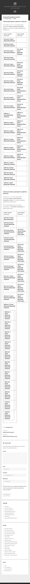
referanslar (6, 516)
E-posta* (5, 472)
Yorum (4, 451)
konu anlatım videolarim (9, 532)
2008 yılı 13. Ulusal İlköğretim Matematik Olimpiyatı (8, 315)
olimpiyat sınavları (8, 528)
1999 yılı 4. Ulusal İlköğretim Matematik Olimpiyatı (7, 405)
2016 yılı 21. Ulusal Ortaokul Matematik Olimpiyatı (9, 239)
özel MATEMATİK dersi (9, 514)
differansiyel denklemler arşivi (10, 436)
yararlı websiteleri (8, 550)
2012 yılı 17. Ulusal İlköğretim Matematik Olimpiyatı (9, 277)
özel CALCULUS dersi (9, 509)
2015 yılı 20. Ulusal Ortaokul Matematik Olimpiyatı (9, 247)
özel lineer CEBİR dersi (9, 513)
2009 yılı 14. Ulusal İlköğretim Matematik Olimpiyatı (9, 306)
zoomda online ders (8, 530)
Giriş (5, 565)
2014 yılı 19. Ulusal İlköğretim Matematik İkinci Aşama (21, 258)
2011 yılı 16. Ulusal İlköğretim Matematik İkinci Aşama (21, 288)
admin (15, 18)
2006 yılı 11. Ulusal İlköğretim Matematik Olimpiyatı (8, 335)
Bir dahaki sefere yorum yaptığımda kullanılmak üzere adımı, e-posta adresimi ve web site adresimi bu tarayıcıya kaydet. (15, 488)
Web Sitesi (5, 478)
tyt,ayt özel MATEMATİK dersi (10, 518)
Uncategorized (9, 427)
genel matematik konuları (9, 553)
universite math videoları (9, 533)
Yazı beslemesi (7, 567)
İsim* (4, 466)
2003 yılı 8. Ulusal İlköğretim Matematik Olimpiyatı (7, 365)
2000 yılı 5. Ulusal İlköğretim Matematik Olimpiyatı (7, 395)
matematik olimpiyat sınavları (10, 543)
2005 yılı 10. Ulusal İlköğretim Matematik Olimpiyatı (8, 345)
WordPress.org (7, 570)
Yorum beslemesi (8, 569)
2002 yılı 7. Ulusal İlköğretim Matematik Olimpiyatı (7, 375)
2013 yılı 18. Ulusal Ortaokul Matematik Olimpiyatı (9, 267)
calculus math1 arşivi (9, 538)
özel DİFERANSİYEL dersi (9, 511)
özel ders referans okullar (9, 551)
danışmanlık (7, 548)
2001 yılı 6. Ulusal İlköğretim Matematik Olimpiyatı (7, 385)
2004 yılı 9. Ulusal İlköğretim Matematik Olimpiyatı (7, 355)
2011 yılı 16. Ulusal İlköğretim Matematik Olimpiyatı (9, 287)
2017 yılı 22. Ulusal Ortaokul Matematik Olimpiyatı (9, 232)
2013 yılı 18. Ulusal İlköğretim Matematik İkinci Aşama (21, 268)
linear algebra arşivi (8, 535)
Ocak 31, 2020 (8, 18)
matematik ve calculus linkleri (10, 555)
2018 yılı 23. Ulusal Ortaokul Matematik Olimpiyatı (9, 224)
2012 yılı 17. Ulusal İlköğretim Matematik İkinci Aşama (21, 278)
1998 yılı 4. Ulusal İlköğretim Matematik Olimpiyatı (7, 415)
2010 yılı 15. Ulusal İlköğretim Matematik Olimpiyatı (9, 297)
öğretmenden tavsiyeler (8, 432)
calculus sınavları (8, 508)
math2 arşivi (7, 536)
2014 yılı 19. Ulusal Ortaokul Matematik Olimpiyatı (9, 257)
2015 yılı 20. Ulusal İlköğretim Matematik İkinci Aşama (21, 248)
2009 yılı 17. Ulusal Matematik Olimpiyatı (8, 115)
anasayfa (6, 506)
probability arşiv (7, 540)
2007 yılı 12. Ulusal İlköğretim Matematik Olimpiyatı (8, 325)
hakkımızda (6, 546)
